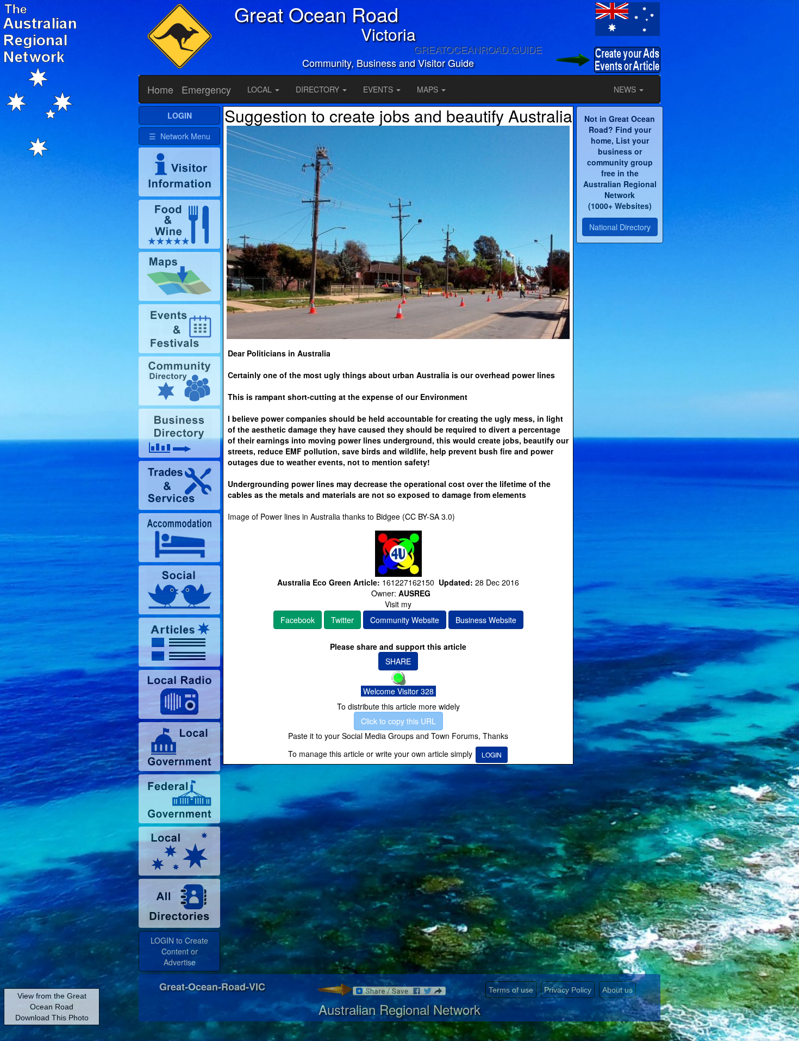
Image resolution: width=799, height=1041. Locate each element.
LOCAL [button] (260, 89)
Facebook (297, 619)
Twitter (342, 619)
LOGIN (492, 754)
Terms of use (511, 989)
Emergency (206, 89)
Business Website (485, 619)
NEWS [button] (626, 89)
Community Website (404, 619)
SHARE (398, 661)
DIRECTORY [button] (318, 89)
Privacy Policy (567, 989)
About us (617, 989)
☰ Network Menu (179, 136)
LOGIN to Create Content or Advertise (179, 951)
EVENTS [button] (379, 89)
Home (160, 89)
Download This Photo (52, 1017)
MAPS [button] (428, 89)
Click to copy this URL (398, 721)
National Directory (620, 226)
